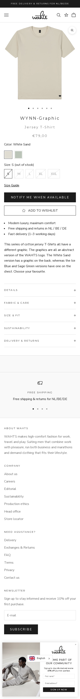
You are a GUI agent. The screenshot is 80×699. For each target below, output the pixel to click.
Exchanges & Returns (19, 547)
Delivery (10, 540)
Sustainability (14, 496)
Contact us (11, 577)
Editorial (10, 489)
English (41, 658)
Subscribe (21, 629)
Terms (9, 562)
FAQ (7, 555)
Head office (12, 511)
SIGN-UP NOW (59, 689)
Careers (9, 481)
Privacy (9, 570)
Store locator (13, 519)
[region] (40, 391)
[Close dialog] (75, 644)
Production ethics (16, 504)
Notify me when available (40, 197)
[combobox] (40, 658)
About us (10, 474)
